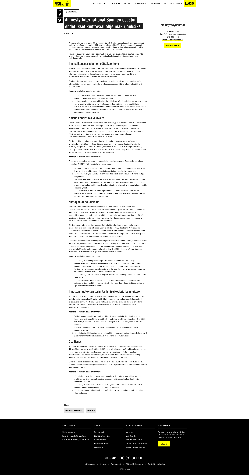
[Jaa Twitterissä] (60, 20)
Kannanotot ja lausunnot (74, 410)
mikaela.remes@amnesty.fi (172, 40)
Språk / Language (176, 3)
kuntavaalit (91, 410)
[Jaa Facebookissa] (60, 15)
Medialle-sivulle (172, 45)
